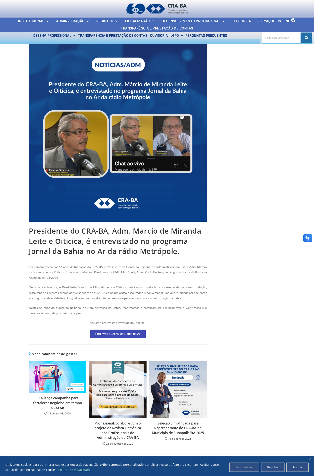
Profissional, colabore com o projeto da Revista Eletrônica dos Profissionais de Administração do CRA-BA (117, 430)
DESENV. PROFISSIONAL (52, 36)
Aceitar (297, 467)
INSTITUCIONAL (31, 21)
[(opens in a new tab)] (118, 389)
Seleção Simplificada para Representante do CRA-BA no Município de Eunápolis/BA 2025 (178, 428)
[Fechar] (309, 459)
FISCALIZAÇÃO (137, 21)
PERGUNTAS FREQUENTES (206, 36)
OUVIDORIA (241, 21)
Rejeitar (272, 467)
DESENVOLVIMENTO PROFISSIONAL (191, 21)
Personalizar (244, 467)
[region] (157, 466)
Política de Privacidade (74, 470)
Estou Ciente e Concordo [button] (286, 7)
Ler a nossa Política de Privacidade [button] (33, 7)
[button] (33, 21)
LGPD (174, 36)
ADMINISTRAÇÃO (70, 21)
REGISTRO (104, 21)
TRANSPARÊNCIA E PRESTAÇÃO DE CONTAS (157, 28)
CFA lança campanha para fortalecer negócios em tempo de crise (57, 403)
